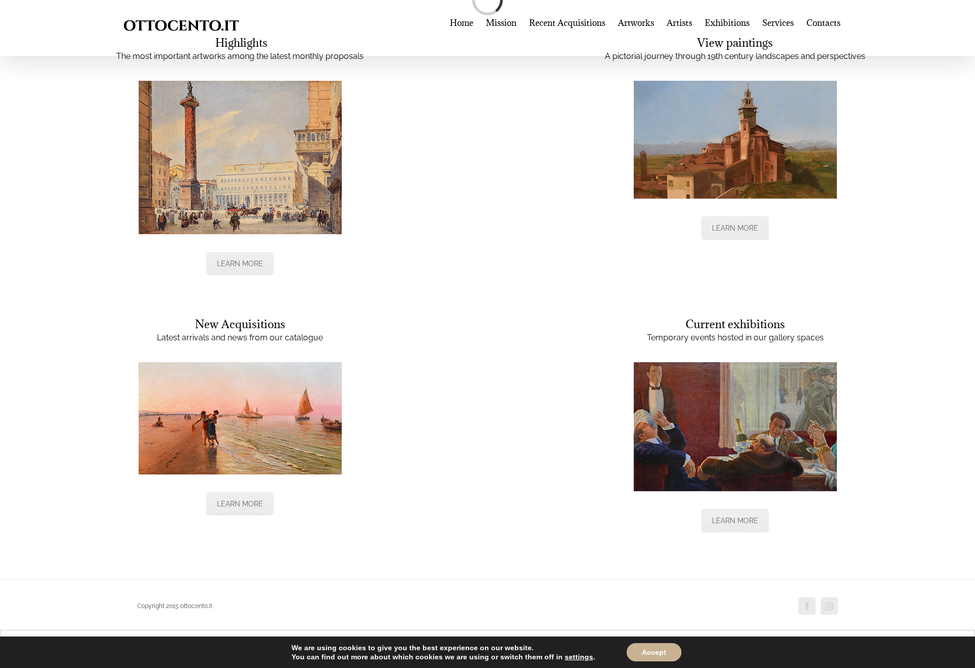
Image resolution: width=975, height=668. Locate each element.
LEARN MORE (240, 264)
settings (579, 657)
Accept (654, 652)
